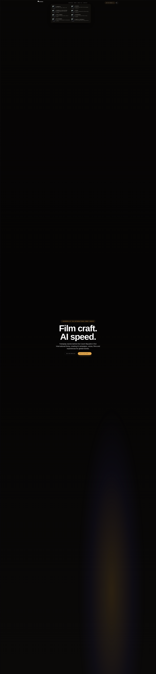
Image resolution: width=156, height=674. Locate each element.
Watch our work (85, 353)
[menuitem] (61, 7)
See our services (70, 353)
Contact (85, 2)
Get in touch (110, 2)
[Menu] (117, 2)
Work (75, 2)
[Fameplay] (40, 3)
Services (70, 2)
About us (80, 2)
